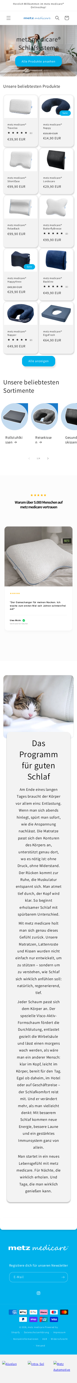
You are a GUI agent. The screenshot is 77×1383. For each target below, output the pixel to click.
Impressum (59, 1332)
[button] (8, 18)
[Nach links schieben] (29, 458)
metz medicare (36, 1327)
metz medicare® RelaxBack (16, 226)
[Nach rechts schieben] (48, 458)
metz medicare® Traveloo (16, 126)
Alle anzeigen (38, 361)
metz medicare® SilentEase (16, 179)
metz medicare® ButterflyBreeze (52, 226)
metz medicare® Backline (52, 280)
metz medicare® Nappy (52, 126)
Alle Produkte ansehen (38, 61)
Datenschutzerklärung (36, 1332)
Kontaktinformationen (25, 1338)
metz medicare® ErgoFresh (52, 333)
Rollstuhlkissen (14, 440)
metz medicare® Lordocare (52, 179)
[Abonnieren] (63, 1277)
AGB (44, 1338)
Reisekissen (43, 440)
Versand (40, 1345)
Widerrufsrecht (59, 1338)
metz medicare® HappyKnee (16, 280)
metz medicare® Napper (16, 333)
